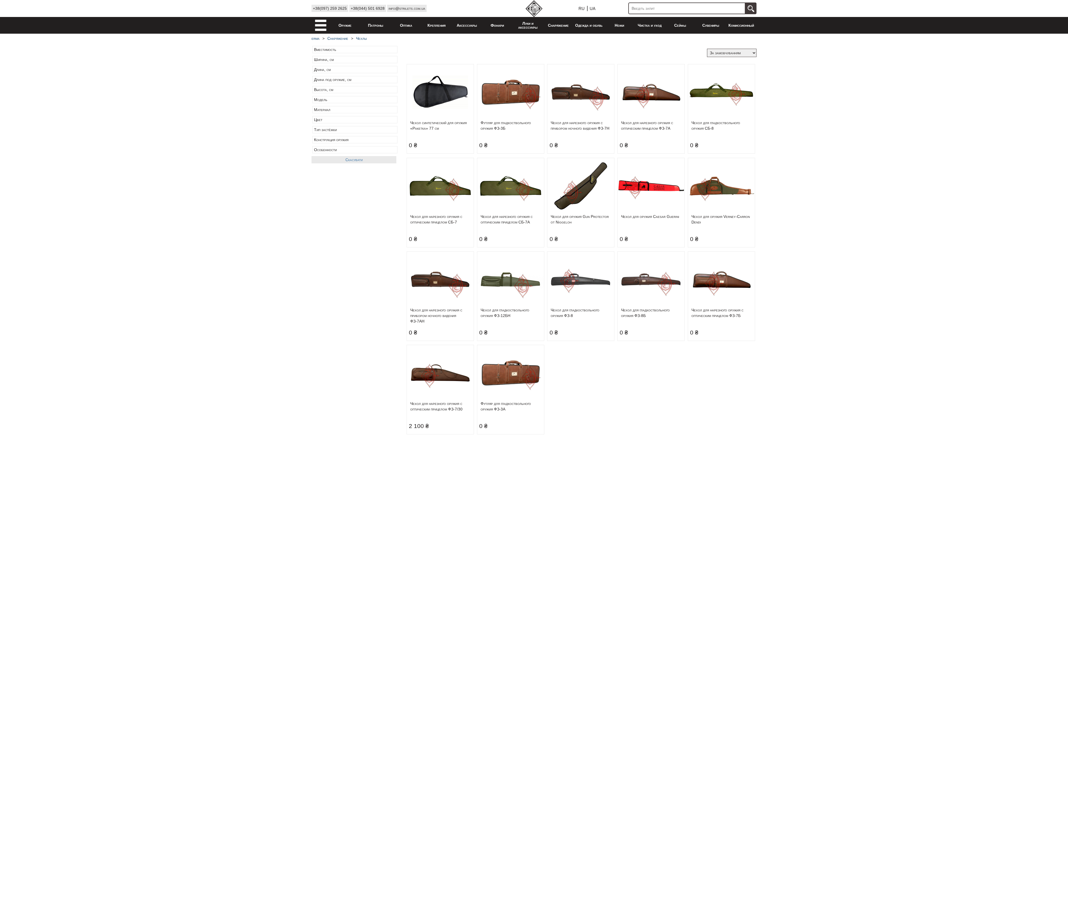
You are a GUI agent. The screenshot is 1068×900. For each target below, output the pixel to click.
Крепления (436, 25)
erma (316, 38)
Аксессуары (467, 25)
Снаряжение (558, 25)
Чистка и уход (650, 25)
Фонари (497, 25)
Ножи (619, 25)
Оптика (406, 25)
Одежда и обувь (588, 25)
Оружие (345, 25)
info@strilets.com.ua (407, 8)
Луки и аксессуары (528, 25)
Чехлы (361, 38)
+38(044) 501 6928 (368, 8)
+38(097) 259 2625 (330, 8)
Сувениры (710, 25)
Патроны (375, 25)
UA (592, 8)
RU (581, 8)
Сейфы (680, 25)
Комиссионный (741, 25)
